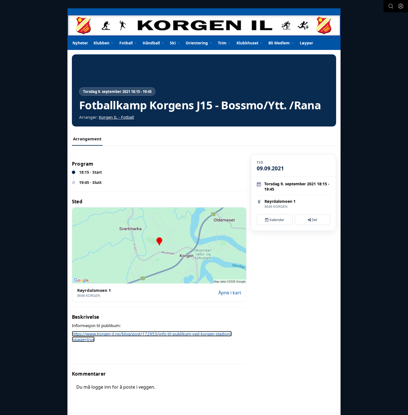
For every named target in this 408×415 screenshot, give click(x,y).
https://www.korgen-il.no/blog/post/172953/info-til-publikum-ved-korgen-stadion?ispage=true (152, 336)
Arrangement (87, 138)
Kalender (276, 219)
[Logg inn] (401, 6)
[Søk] (391, 6)
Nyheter (80, 42)
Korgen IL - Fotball (116, 117)
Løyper (306, 42)
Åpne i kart (229, 293)
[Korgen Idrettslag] (204, 22)
